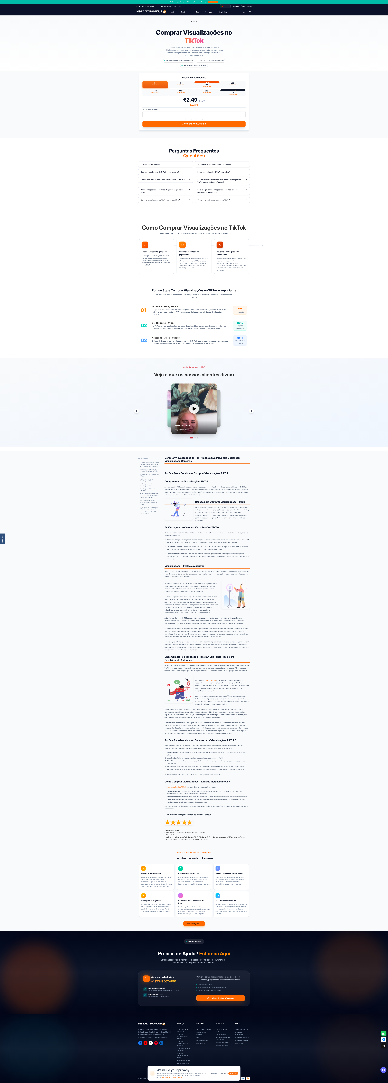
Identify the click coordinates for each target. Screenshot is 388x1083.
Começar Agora (193, 924)
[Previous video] (136, 411)
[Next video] (251, 411)
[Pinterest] (156, 1043)
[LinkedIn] (161, 1043)
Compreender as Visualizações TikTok (149, 475)
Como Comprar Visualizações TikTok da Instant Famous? (149, 508)
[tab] (191, 437)
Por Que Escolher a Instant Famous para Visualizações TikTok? (148, 502)
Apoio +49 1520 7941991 (145, 6)
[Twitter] (151, 1043)
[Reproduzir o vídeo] (194, 409)
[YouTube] (145, 1043)
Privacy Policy (177, 1077)
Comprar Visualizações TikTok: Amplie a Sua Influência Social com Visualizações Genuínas (149, 464)
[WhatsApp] (383, 1033)
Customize (213, 1073)
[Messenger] (383, 1039)
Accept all (233, 1073)
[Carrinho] (383, 1045)
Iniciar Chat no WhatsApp (223, 998)
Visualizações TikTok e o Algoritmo (147, 489)
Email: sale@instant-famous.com (171, 6)
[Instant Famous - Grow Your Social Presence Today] (151, 11)
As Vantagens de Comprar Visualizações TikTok (148, 484)
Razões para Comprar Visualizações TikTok (146, 480)
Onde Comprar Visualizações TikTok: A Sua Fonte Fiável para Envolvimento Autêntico (149, 495)
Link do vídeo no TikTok (151, 110)
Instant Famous (210, 680)
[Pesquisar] (243, 12)
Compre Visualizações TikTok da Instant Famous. (149, 512)
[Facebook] (140, 1043)
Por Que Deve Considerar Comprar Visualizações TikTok (149, 470)
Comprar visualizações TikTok (175, 787)
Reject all (223, 1073)
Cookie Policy (166, 1077)
